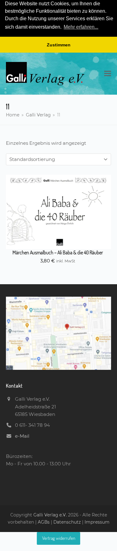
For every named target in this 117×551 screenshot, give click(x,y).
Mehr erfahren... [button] (81, 27)
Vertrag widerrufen (58, 538)
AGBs (44, 522)
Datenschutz (67, 522)
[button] (107, 73)
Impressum (97, 522)
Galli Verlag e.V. (50, 514)
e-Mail (22, 436)
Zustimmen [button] (59, 44)
